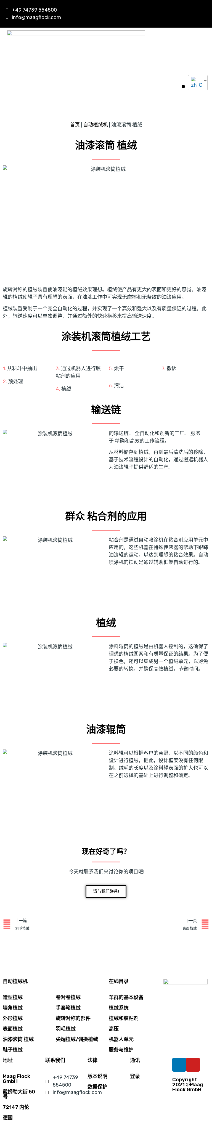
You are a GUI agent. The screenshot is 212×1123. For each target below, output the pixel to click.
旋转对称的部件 (73, 1018)
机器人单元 (121, 1039)
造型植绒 (13, 997)
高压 (114, 1029)
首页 (75, 125)
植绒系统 (119, 1008)
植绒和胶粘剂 (124, 1018)
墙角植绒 (13, 1008)
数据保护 (97, 1087)
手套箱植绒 (68, 1008)
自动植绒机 (95, 125)
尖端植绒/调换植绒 (77, 1039)
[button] (183, 86)
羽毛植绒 (66, 1029)
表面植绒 (13, 1029)
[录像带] (198, 14)
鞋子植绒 (13, 1050)
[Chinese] (196, 82)
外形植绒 (13, 1018)
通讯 (135, 1060)
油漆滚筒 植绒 (18, 1039)
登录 (135, 1076)
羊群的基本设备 (126, 997)
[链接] (175, 14)
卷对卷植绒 (68, 997)
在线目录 (119, 981)
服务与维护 (121, 1050)
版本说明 (97, 1076)
